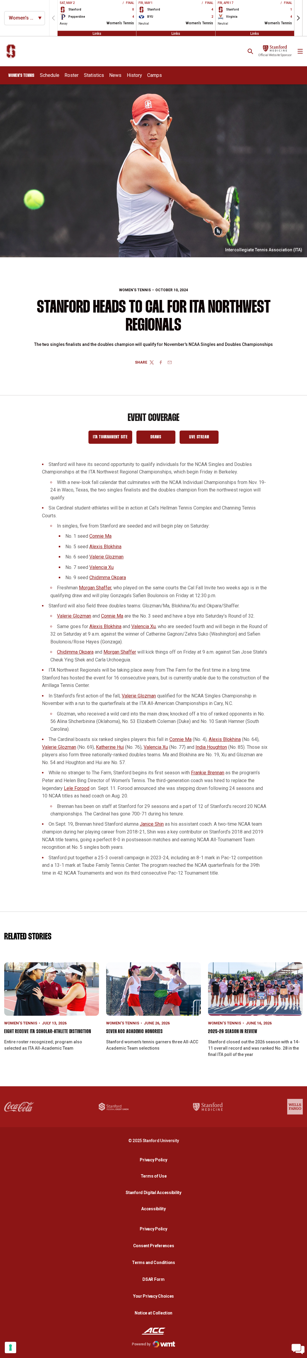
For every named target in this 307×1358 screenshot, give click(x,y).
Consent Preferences (153, 1245)
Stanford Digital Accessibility (155, 1192)
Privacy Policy (155, 1159)
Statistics (94, 75)
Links (97, 33)
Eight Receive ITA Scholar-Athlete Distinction (47, 1031)
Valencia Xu (101, 567)
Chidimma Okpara (107, 577)
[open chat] (298, 1349)
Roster (71, 75)
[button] (298, 18)
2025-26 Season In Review (232, 1031)
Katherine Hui (110, 747)
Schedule (49, 75)
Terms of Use (154, 1176)
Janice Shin (152, 824)
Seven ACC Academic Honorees (134, 1031)
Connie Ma (100, 536)
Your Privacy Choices (153, 1296)
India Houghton (211, 747)
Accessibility (155, 1208)
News (115, 75)
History (134, 75)
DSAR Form (153, 1279)
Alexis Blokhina (105, 546)
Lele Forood (76, 788)
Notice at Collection (153, 1313)
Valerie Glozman (106, 557)
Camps (154, 75)
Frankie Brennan (207, 773)
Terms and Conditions (153, 1262)
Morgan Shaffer (95, 588)
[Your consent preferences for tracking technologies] (10, 1347)
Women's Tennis (135, 290)
